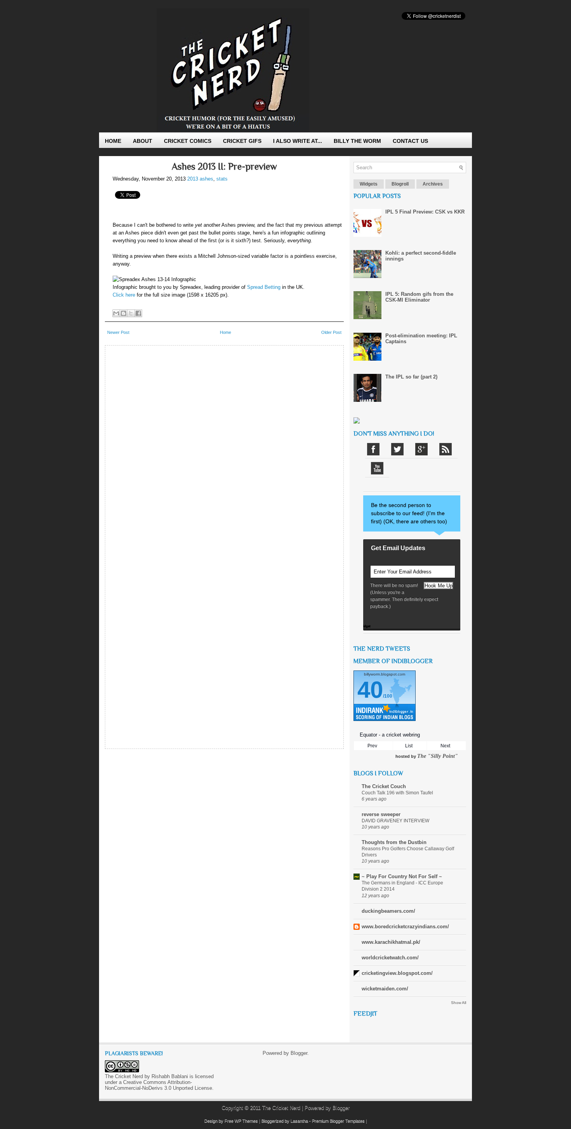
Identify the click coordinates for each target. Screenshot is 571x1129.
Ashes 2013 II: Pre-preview (224, 166)
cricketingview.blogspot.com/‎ (397, 973)
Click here (124, 295)
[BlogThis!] (123, 313)
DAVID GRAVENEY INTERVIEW (395, 820)
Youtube (377, 468)
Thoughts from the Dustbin (394, 842)
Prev (372, 746)
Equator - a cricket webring (390, 735)
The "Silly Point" (437, 756)
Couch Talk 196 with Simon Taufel (397, 793)
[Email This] (116, 313)
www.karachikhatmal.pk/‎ (391, 942)
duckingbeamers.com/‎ (388, 911)
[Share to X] (131, 313)
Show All (458, 1002)
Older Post (331, 332)
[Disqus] (224, 446)
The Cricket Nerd (281, 1108)
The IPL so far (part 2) (411, 377)
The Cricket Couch (384, 786)
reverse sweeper (381, 814)
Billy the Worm (357, 141)
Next (445, 746)
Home (113, 141)
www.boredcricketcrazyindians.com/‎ (405, 926)
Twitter (397, 449)
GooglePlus (421, 449)
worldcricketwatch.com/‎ (390, 958)
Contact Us (410, 141)
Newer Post (118, 332)
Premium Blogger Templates (338, 1121)
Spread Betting (263, 287)
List (409, 746)
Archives (433, 184)
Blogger (299, 1053)
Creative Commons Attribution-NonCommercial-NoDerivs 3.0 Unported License (158, 1085)
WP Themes (246, 1121)
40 (370, 690)
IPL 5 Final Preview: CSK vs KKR (425, 212)
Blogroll (400, 184)
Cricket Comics (187, 141)
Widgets (369, 184)
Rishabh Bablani (169, 1076)
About (142, 141)
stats (222, 179)
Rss (445, 449)
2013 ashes (200, 179)
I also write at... (297, 141)
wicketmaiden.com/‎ (385, 989)
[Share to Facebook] (138, 313)
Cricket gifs (242, 141)
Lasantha (299, 1121)
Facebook (373, 449)
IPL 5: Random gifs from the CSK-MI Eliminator (419, 297)
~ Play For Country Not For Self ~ (402, 876)
